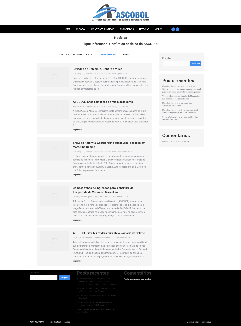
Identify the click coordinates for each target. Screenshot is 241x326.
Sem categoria (108, 54)
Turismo (124, 54)
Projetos (91, 54)
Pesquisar (167, 58)
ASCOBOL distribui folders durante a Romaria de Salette (109, 233)
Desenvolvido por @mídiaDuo (199, 322)
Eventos (77, 54)
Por (102, 74)
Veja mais (77, 130)
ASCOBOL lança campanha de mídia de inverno (103, 102)
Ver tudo (64, 54)
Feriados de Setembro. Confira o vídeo (97, 69)
